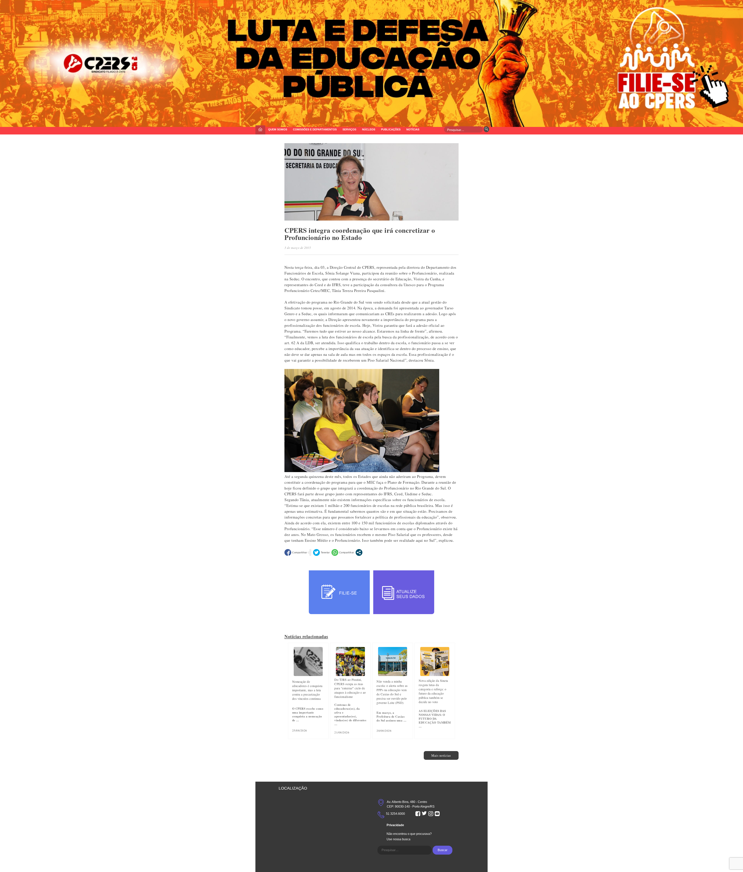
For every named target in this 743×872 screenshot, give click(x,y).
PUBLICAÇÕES (391, 129)
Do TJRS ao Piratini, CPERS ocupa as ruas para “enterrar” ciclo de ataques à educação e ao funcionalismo (350, 688)
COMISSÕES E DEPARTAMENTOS (315, 129)
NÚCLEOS (368, 129)
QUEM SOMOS (277, 129)
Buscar (442, 850)
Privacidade (395, 825)
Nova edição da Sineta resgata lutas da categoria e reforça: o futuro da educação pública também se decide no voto (433, 691)
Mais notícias (441, 755)
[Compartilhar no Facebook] (295, 552)
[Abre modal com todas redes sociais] (359, 552)
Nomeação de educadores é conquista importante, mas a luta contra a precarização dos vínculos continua (307, 690)
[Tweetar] (321, 552)
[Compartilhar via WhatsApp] (342, 552)
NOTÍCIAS (412, 129)
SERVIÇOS (349, 129)
